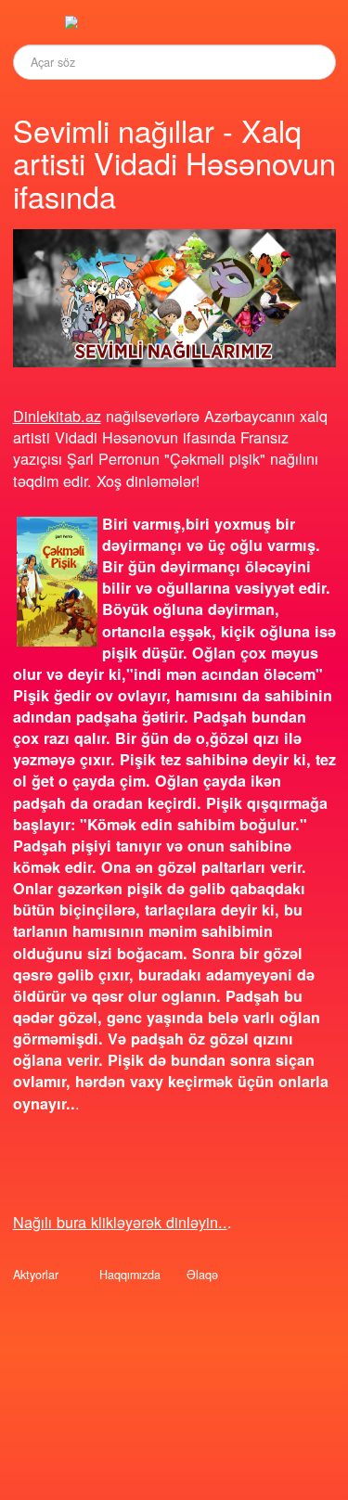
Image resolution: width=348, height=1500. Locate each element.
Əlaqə (202, 1274)
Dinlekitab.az (57, 415)
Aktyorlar (35, 1274)
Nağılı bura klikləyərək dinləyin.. (120, 1222)
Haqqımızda (130, 1274)
